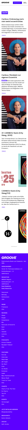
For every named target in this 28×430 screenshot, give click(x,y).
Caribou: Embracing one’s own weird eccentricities (13, 20)
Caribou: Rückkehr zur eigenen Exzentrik (11, 76)
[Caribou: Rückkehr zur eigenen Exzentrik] (14, 112)
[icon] (24, 2)
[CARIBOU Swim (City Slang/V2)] (14, 226)
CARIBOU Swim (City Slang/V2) (11, 192)
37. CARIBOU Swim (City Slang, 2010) (12, 134)
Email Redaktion (6, 286)
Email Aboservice (7, 288)
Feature (4, 35)
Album (3, 207)
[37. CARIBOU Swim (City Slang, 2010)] (14, 170)
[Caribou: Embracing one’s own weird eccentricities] (14, 54)
